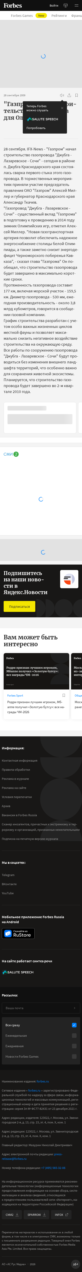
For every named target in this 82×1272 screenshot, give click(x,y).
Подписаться (19, 606)
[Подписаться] (74, 1008)
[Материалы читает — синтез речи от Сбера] (62, 95)
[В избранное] (76, 95)
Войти (54, 5)
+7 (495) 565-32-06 (53, 1168)
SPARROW (34, 1215)
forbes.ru (43, 1081)
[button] (76, 5)
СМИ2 (9, 1215)
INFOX (59, 1215)
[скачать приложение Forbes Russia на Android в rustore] (18, 933)
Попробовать (36, 128)
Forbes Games (27, 15)
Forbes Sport (15, 695)
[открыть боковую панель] (65, 5)
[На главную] (13, 5)
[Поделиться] (69, 95)
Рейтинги (59, 15)
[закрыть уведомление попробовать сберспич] (62, 108)
